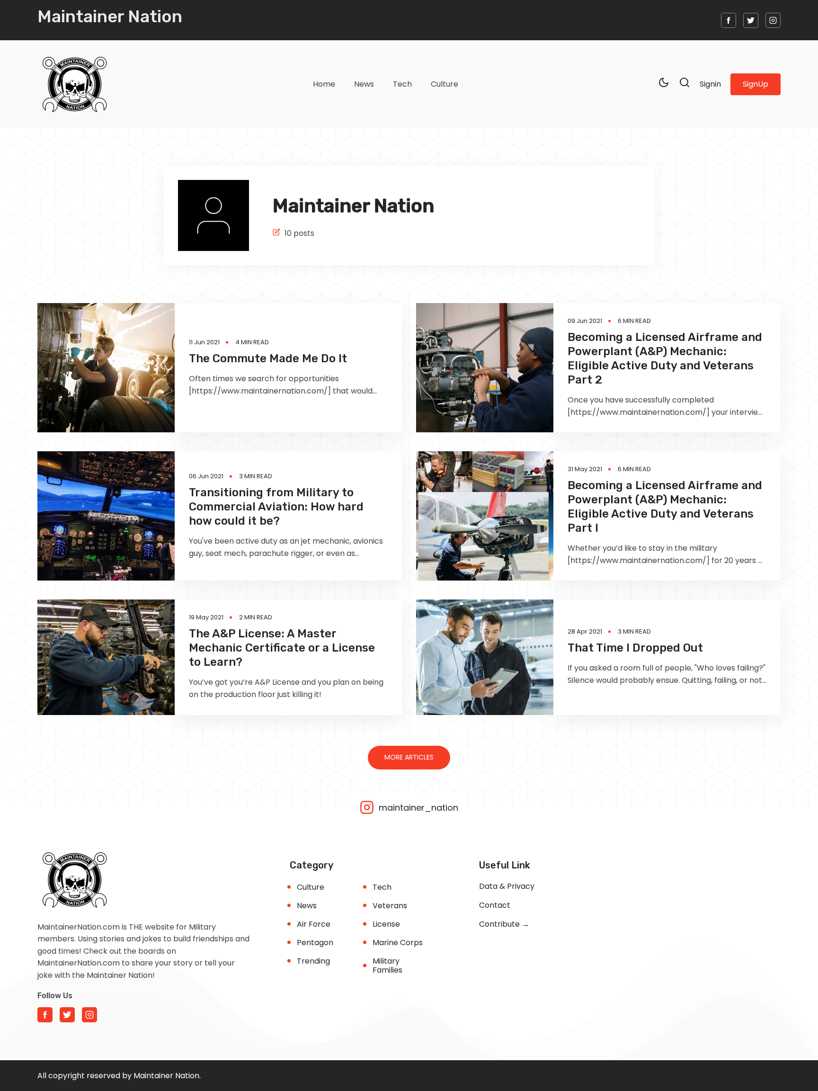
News (364, 84)
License (386, 924)
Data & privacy (506, 886)
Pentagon (315, 942)
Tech (402, 84)
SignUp (755, 84)
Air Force (313, 924)
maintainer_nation (417, 807)
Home (324, 84)
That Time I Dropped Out (635, 647)
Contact (494, 905)
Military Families (387, 965)
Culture (444, 84)
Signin (710, 84)
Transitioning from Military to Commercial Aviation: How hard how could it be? (276, 507)
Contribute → (504, 924)
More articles (409, 757)
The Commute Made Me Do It (268, 358)
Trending (313, 961)
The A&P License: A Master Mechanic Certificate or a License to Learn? (282, 648)
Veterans (390, 905)
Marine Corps (398, 942)
